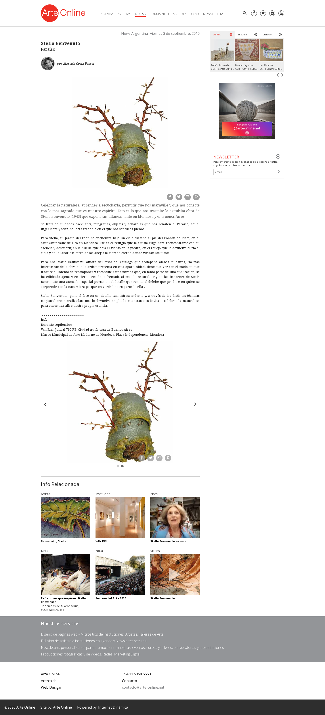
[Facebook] (254, 13)
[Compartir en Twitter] (179, 197)
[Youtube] (281, 13)
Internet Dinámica (113, 707)
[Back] (45, 404)
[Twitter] (263, 13)
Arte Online (50, 674)
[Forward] (195, 404)
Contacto (129, 680)
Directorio (190, 14)
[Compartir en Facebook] (170, 197)
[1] (279, 172)
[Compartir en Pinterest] (196, 197)
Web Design (51, 687)
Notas (140, 14)
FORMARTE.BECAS (163, 14)
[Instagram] (272, 13)
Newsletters (213, 14)
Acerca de (49, 680)
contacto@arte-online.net (143, 687)
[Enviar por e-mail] (187, 197)
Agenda (107, 14)
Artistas (124, 14)
